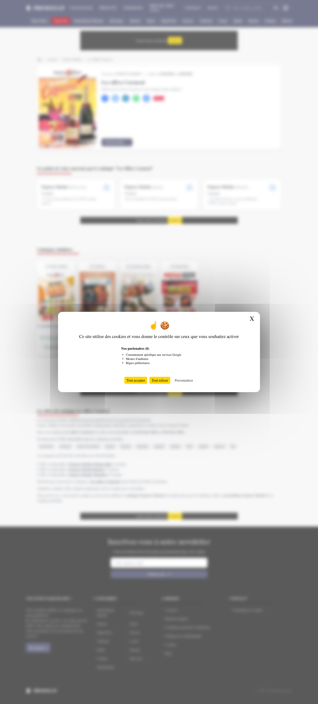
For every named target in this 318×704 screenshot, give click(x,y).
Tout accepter (136, 380)
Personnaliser (184, 380)
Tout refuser (160, 380)
